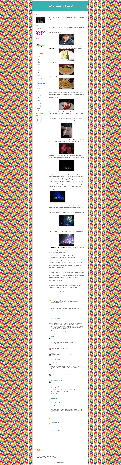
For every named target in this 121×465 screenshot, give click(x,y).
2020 (37, 61)
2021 (37, 59)
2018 (37, 64)
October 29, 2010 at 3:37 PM (55, 343)
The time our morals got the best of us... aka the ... (41, 83)
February (39, 105)
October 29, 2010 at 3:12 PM (55, 303)
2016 (37, 67)
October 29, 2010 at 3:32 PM (55, 333)
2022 (37, 58)
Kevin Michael (53, 362)
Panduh (52, 405)
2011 (37, 75)
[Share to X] (64, 291)
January (39, 106)
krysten (55, 293)
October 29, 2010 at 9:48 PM (55, 377)
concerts (52, 293)
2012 (37, 73)
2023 (37, 56)
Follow (37, 25)
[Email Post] (60, 291)
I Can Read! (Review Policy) (40, 49)
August (39, 95)
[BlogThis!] (63, 291)
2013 (37, 72)
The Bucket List (39, 46)
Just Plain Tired (53, 398)
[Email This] (62, 291)
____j (52, 373)
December (39, 78)
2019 (37, 62)
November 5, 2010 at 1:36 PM (55, 419)
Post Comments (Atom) (56, 436)
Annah (52, 336)
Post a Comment (52, 432)
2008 (37, 110)
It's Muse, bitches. (40, 88)
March (39, 103)
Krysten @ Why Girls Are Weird (55, 380)
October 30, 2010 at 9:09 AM (55, 402)
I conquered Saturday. (40, 92)
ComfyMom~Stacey (54, 347)
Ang (51, 353)
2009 (37, 108)
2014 (37, 70)
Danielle (52, 298)
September (39, 94)
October (39, 81)
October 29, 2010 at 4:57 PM (55, 359)
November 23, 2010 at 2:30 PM (55, 430)
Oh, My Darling (53, 416)
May (38, 100)
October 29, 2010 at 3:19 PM (55, 318)
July (38, 97)
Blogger (62, 462)
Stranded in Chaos (60, 6)
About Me (38, 44)
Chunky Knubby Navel (54, 422)
